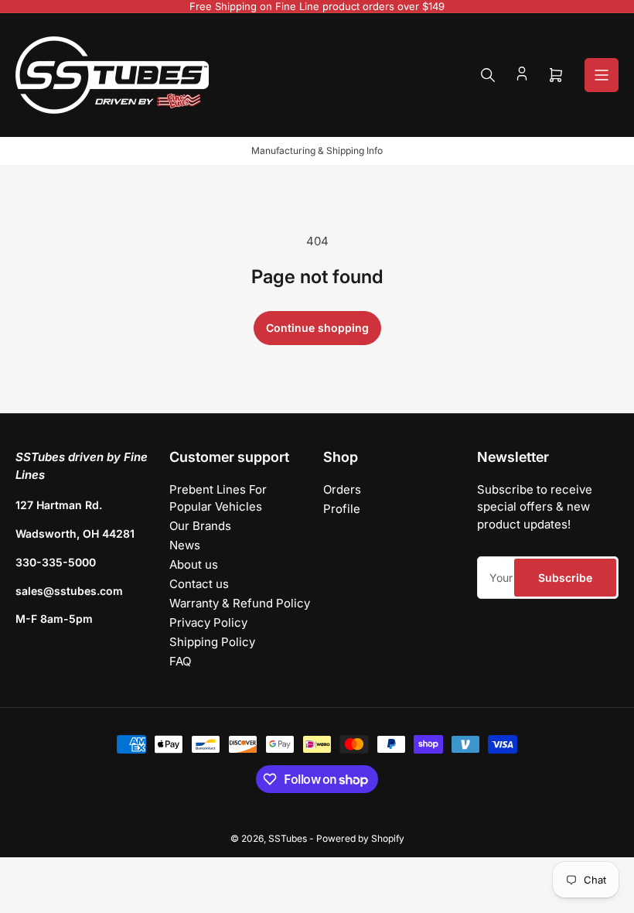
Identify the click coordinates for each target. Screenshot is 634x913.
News (184, 545)
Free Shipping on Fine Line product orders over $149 (317, 6)
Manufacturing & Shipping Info (317, 150)
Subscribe (565, 577)
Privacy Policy (208, 622)
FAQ (180, 661)
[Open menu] (602, 75)
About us (193, 564)
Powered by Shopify (360, 838)
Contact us (199, 583)
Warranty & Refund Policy (239, 603)
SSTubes (287, 838)
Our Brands (200, 525)
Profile (341, 508)
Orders (342, 489)
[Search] (488, 75)
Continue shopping (317, 327)
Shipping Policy (212, 641)
